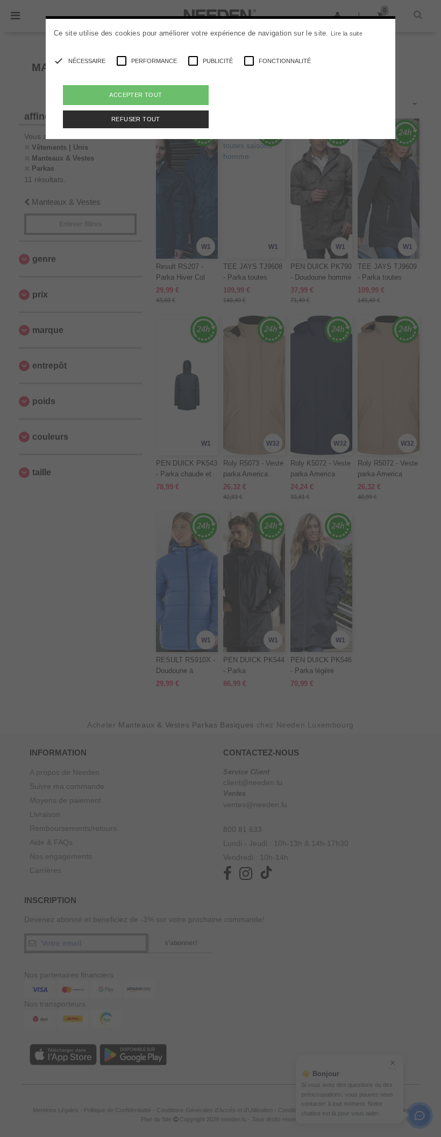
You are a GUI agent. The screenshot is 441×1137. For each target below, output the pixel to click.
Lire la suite (346, 33)
